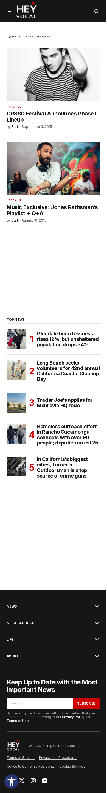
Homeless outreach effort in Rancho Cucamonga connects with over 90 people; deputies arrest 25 (67, 435)
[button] (11, 781)
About (13, 656)
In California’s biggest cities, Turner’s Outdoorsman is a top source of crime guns (62, 467)
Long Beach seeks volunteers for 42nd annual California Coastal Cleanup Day (68, 371)
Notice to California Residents (31, 766)
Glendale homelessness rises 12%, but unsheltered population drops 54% (68, 339)
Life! (11, 639)
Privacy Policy (73, 717)
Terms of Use (18, 721)
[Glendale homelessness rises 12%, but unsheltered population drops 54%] (16, 339)
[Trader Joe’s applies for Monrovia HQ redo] (16, 403)
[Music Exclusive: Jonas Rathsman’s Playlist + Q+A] (53, 168)
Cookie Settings (72, 766)
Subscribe (86, 703)
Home (11, 37)
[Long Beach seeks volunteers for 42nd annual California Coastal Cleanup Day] (16, 370)
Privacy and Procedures (58, 758)
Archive (15, 107)
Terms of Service (21, 758)
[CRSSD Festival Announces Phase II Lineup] (53, 74)
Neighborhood (21, 623)
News (12, 606)
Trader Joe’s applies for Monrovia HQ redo (64, 402)
